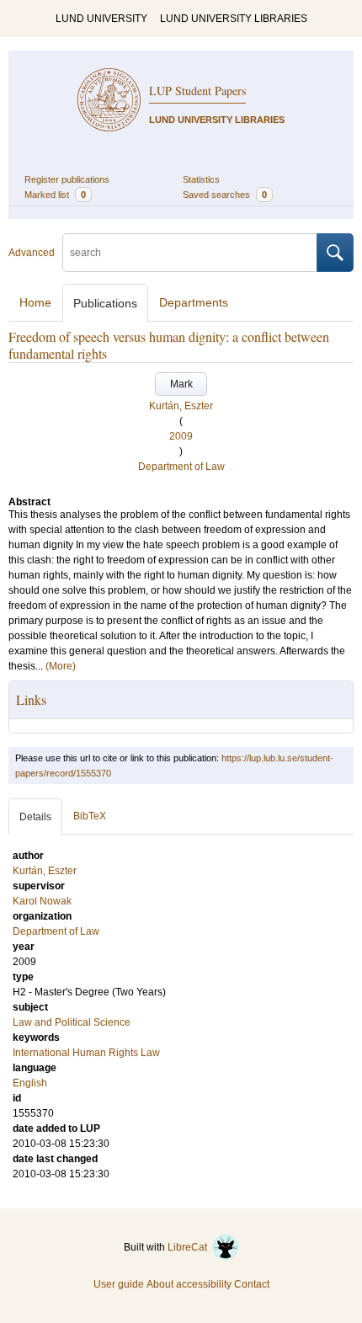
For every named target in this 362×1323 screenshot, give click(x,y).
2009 (181, 436)
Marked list (55, 194)
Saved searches (225, 194)
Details (35, 817)
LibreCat (190, 1247)
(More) (60, 666)
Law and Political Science (71, 1022)
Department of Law (181, 466)
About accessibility (189, 1284)
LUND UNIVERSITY (101, 18)
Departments (193, 302)
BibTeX (89, 816)
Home (35, 302)
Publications (105, 303)
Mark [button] (181, 384)
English (30, 1083)
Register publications (66, 179)
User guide (118, 1284)
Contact (251, 1284)
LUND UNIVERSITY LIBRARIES (233, 18)
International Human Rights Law (86, 1053)
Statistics (201, 179)
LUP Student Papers (197, 91)
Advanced (31, 253)
